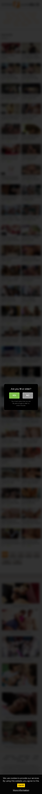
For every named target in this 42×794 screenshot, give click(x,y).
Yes (14, 395)
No (27, 395)
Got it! (21, 785)
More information (21, 790)
